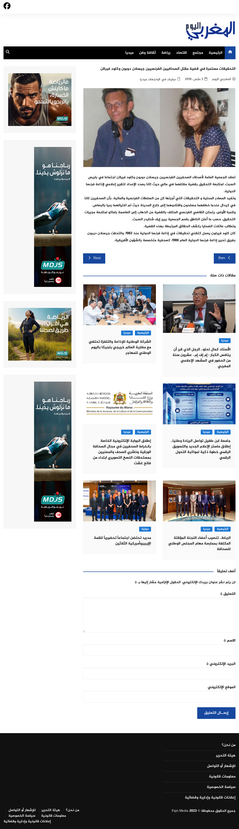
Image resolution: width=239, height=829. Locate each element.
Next (97, 258)
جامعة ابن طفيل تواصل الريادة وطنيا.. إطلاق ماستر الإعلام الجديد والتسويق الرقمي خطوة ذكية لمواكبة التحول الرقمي (201, 449)
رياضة (165, 53)
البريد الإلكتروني (220, 664)
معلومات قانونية (222, 777)
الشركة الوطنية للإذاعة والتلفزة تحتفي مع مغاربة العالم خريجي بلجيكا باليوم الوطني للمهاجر (120, 347)
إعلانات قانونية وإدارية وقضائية (210, 798)
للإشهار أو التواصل (221, 766)
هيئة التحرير (225, 756)
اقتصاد (181, 53)
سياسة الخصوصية (221, 787)
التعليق (227, 594)
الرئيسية (215, 53)
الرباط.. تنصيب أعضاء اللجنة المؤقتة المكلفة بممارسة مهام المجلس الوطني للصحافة (199, 543)
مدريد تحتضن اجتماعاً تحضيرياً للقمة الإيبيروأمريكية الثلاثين (122, 541)
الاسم (229, 640)
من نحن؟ (228, 745)
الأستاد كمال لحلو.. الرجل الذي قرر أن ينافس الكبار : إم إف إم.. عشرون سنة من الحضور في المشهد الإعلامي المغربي (201, 357)
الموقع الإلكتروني (221, 687)
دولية (172, 79)
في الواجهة (157, 79)
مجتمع (198, 53)
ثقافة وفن (147, 53)
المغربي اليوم (221, 79)
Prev (221, 258)
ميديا (129, 53)
